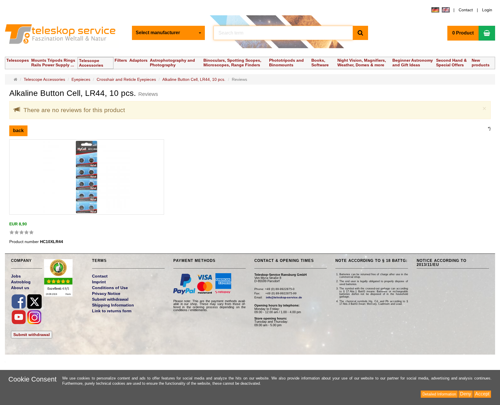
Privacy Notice (106, 293)
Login (487, 10)
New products (481, 62)
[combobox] (168, 33)
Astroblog (21, 282)
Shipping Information (113, 305)
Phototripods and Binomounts (286, 62)
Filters (121, 60)
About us (20, 287)
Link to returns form (111, 311)
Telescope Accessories (91, 63)
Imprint (99, 282)
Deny (465, 393)
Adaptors (138, 60)
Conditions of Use (110, 287)
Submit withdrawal (31, 334)
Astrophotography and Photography (172, 62)
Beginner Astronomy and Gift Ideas (412, 62)
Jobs (16, 276)
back (18, 130)
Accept (482, 393)
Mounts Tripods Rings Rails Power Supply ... (53, 62)
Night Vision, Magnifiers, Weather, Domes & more (361, 62)
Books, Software (320, 62)
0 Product (463, 32)
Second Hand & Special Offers (451, 62)
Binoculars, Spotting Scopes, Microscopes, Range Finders (232, 62)
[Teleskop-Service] (64, 35)
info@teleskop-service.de (284, 297)
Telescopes (17, 60)
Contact (466, 10)
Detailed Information (439, 394)
